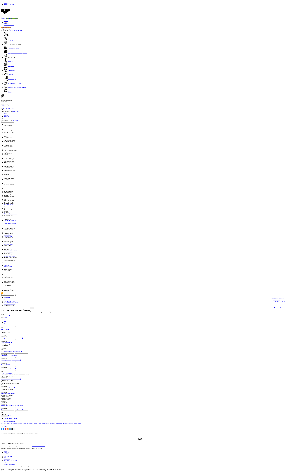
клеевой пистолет (6, 332)
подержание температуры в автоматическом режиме (15, 374)
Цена (5, 315)
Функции (6, 373)
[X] (12, 429)
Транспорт (52, 423)
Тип (4, 329)
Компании (6, 3)
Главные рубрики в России (10, 418)
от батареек (5, 345)
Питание (6, 342)
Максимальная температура (11, 409)
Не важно (4, 328)
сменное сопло (6, 390)
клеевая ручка (5, 330)
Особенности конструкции (10, 379)
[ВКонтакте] (3, 429)
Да (1, 108)
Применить (4, 415)
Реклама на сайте (8, 456)
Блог (5, 457)
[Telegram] (10, 429)
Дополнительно (7, 387)
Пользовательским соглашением (38, 446)
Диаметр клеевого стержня (11, 338)
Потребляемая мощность (11, 351)
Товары (5, 1)
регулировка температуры (8, 376)
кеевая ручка (5, 396)
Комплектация (7, 393)
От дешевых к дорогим (279, 301)
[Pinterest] (6, 429)
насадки (4, 333)
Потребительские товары (70, 423)
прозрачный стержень (7, 389)
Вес (5, 364)
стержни (4, 335)
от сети (4, 348)
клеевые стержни (6, 399)
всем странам (15, 111)
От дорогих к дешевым (279, 302)
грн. (5, 321)
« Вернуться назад (5, 98)
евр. (5, 323)
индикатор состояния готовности (10, 383)
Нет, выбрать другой (8, 108)
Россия (5, 113)
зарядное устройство (7, 395)
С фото (4, 414)
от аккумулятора (6, 344)
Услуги (79, 423)
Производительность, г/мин (10, 360)
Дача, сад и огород (5, 423)
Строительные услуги (16, 423)
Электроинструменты (9, 421)
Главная (6, 21)
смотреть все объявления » (16, 30)
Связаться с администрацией (11, 460)
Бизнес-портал (145, 441)
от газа (4, 347)
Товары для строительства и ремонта (31, 423)
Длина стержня (8, 355)
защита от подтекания (7, 382)
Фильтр (32, 308)
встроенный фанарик (7, 380)
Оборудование (45, 423)
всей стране (15, 120)
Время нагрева (8, 368)
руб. (5, 319)
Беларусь (6, 115)
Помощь (6, 453)
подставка (4, 402)
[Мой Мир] (1, 429)
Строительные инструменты (11, 419)
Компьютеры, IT (60, 423)
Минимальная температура (11, 405)
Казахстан (6, 116)
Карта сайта (7, 459)
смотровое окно (6, 385)
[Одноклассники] (8, 429)
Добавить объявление (9, 464)
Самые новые (276, 300)
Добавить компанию (9, 4)
